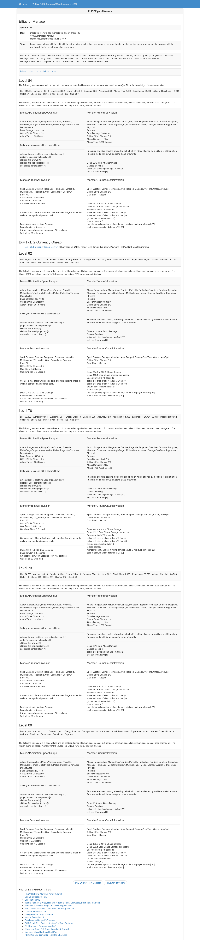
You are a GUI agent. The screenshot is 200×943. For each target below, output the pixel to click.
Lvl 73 (46, 71)
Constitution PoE (32, 899)
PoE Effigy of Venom (115, 882)
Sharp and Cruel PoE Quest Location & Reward (47, 928)
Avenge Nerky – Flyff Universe (39, 914)
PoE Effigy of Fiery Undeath (88, 882)
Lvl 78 (38, 71)
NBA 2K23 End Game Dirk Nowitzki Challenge (46, 934)
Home (24, 3)
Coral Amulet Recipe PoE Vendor (40, 920)
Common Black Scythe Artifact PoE (41, 931)
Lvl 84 (23, 71)
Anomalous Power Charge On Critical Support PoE (48, 905)
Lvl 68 (53, 71)
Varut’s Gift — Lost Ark (35, 917)
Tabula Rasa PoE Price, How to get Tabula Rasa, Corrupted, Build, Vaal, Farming (62, 902)
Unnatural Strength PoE (36, 896)
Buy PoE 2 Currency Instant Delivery (41, 246)
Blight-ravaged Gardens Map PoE (40, 926)
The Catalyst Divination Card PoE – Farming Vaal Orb (49, 908)
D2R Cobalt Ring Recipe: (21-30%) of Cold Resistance (50, 923)
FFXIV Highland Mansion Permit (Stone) (43, 893)
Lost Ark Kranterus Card (36, 911)
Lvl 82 (30, 71)
